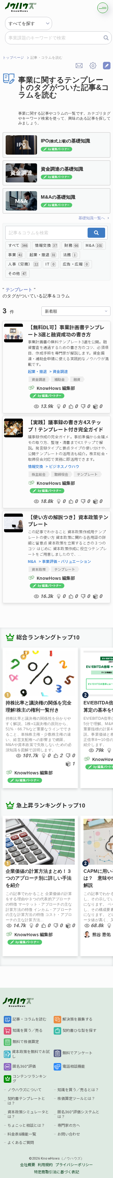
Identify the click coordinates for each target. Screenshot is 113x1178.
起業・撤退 (42, 254)
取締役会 (61, 474)
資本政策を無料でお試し (31, 1054)
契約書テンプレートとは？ (26, 1101)
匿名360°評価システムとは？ (78, 1114)
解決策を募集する (77, 1019)
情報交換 (45, 245)
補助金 (59, 379)
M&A (94, 245)
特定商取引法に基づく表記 (56, 1172)
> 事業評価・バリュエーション (65, 561)
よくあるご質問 (21, 1143)
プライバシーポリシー (74, 1165)
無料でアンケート (77, 1053)
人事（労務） (23, 263)
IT (50, 263)
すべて (17, 245)
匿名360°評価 (24, 1066)
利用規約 (45, 1165)
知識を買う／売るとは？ (78, 1090)
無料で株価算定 (26, 1042)
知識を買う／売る (28, 1030)
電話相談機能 (73, 1066)
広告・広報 (75, 263)
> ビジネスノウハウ (62, 466)
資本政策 (39, 569)
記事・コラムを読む (29, 1019)
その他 (17, 273)
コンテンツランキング (29, 1079)
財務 (71, 245)
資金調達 (39, 379)
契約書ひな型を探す (79, 1030)
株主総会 (39, 474)
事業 (15, 254)
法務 (69, 254)
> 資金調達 (58, 371)
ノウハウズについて (24, 1090)
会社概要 (27, 1165)
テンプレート (87, 474)
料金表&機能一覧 (22, 1134)
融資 (76, 379)
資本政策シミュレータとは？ (28, 1114)
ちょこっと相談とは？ (26, 1125)
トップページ (13, 57)
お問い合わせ (68, 1134)
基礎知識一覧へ (91, 218)
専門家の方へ (68, 1125)
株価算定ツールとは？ (76, 1098)
